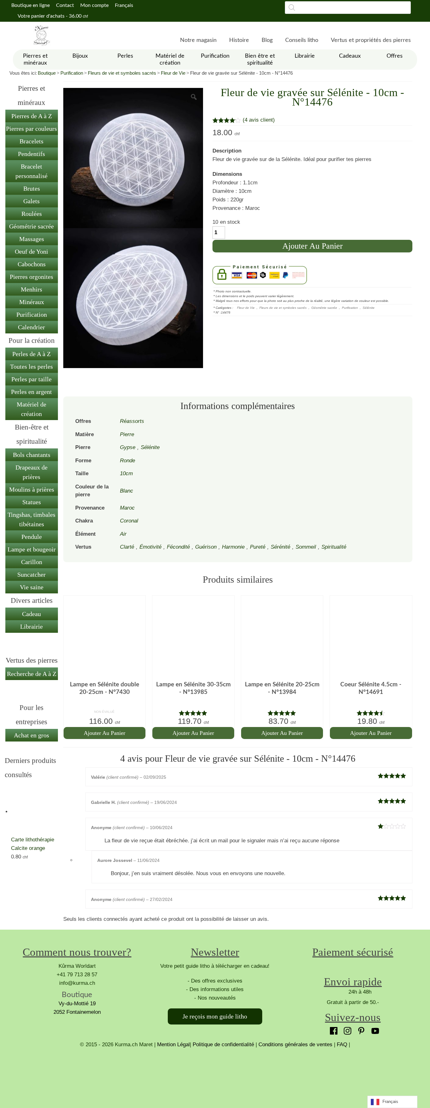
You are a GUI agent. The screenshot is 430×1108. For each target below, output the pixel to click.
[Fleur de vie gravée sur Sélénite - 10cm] (133, 158)
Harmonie (233, 547)
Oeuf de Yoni (31, 251)
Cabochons (32, 264)
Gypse (127, 447)
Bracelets (31, 141)
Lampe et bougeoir (32, 549)
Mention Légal (173, 1044)
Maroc (127, 508)
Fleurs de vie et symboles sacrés (122, 73)
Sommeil (306, 547)
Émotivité (150, 547)
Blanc (126, 491)
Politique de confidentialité (223, 1044)
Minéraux (31, 301)
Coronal (129, 521)
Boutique (47, 73)
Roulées (31, 213)
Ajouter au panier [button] (104, 733)
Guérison (206, 547)
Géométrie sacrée (31, 226)
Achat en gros (31, 735)
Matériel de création (31, 409)
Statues (31, 502)
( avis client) (259, 120)
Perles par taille (31, 379)
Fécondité (178, 547)
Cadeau (31, 613)
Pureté (257, 547)
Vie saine (31, 587)
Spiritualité (333, 547)
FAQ (342, 1044)
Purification (71, 73)
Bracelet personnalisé (31, 171)
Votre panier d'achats (52, 16)
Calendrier (31, 327)
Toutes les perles (31, 366)
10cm (126, 473)
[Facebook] (332, 1029)
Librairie (31, 626)
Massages (31, 238)
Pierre (127, 434)
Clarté (127, 547)
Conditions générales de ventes (295, 1044)
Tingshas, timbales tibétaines (31, 519)
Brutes (31, 188)
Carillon (31, 561)
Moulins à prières (31, 489)
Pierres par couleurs (31, 128)
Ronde (127, 461)
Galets (31, 201)
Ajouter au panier (312, 246)
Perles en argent (31, 391)
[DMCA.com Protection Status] (215, 1072)
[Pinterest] (360, 1029)
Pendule (31, 536)
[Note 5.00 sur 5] (193, 713)
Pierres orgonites (31, 276)
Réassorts (132, 421)
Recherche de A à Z (31, 673)
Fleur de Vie (173, 73)
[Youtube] (374, 1029)
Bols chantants (31, 454)
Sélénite (369, 307)
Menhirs (31, 289)
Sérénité (280, 547)
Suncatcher (31, 574)
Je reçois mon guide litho (215, 1016)
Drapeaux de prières (31, 472)
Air (123, 534)
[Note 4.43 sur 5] (371, 713)
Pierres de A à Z (31, 116)
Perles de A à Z (31, 353)
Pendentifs (31, 153)
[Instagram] (346, 1029)
